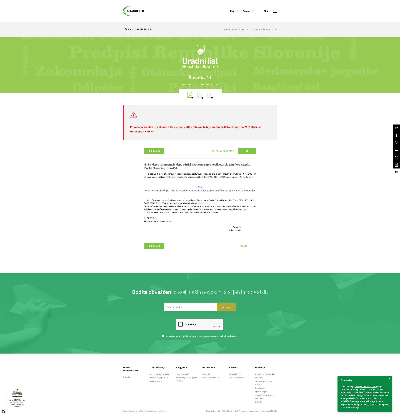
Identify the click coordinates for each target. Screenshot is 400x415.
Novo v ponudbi (182, 374)
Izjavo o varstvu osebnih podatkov (219, 336)
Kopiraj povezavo (223, 151)
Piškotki (225, 411)
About (268, 374)
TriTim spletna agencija (247, 411)
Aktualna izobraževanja (159, 374)
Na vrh (244, 246)
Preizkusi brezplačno (211, 377)
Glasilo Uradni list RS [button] (234, 29)
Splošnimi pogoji (190, 336)
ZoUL (187, 127)
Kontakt (258, 377)
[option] (200, 77)
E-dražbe (258, 402)
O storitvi (206, 374)
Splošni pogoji (261, 391)
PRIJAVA (226, 307)
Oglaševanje (260, 388)
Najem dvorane (156, 381)
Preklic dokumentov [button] (263, 29)
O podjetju (259, 374)
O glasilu (126, 377)
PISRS (150, 131)
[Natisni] (247, 151)
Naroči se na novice (237, 377)
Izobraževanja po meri (159, 377)
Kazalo (155, 151)
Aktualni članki (235, 374)
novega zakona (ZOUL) (366, 386)
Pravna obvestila (213, 411)
